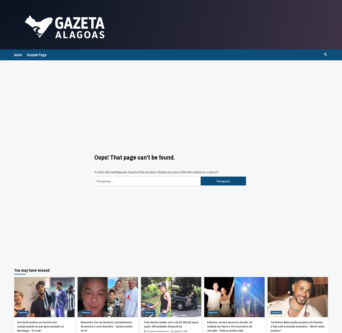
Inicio (18, 54)
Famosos (22, 312)
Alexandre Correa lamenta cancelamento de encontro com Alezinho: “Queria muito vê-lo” (107, 326)
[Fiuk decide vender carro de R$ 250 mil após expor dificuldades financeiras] (171, 297)
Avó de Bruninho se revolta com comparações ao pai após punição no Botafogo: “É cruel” (40, 326)
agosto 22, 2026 (180, 331)
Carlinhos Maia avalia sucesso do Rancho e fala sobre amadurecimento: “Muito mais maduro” (298, 326)
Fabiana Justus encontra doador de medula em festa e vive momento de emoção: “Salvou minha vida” (229, 326)
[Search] (325, 54)
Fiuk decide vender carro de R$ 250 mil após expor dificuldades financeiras (171, 324)
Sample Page (37, 54)
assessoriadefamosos (158, 331)
